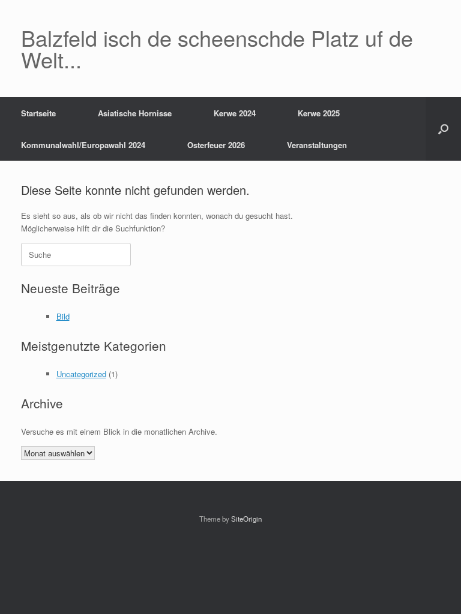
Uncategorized (81, 374)
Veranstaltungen (317, 145)
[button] (443, 129)
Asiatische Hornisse (135, 113)
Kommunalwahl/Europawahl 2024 (83, 145)
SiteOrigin (246, 518)
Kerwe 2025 (319, 113)
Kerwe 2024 (235, 113)
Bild (63, 316)
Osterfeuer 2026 (216, 145)
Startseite (38, 113)
